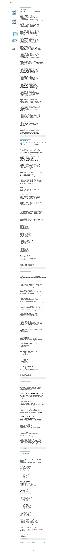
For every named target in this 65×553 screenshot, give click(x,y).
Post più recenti (22, 542)
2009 (13, 23)
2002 (13, 50)
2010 (13, 22)
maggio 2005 (15, 42)
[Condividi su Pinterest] (26, 135)
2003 (13, 49)
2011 (13, 21)
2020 (13, 11)
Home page (33, 542)
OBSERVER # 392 (24, 9)
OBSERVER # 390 (24, 273)
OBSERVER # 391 (24, 140)
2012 (13, 20)
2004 (13, 48)
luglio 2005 (14, 40)
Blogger (34, 550)
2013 (13, 19)
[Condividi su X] (24, 135)
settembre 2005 (15, 38)
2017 (13, 14)
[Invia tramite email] (22, 135)
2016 (13, 15)
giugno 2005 (15, 41)
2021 (13, 10)
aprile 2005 (14, 43)
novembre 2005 (15, 30)
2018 (13, 13)
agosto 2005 (14, 39)
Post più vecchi (43, 542)
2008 (13, 24)
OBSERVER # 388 (24, 453)
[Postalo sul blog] (23, 135)
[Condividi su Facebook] (25, 135)
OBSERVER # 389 (24, 383)
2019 (13, 12)
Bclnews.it (49, 24)
